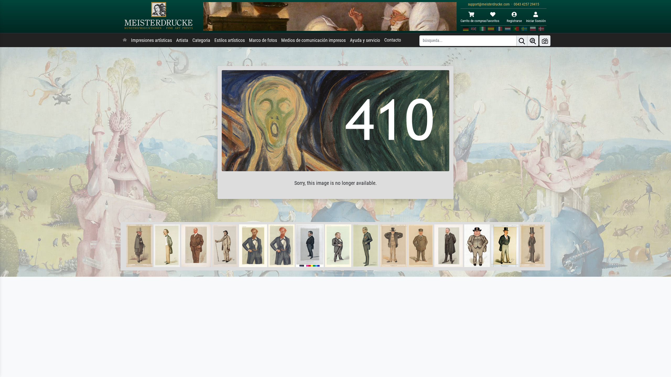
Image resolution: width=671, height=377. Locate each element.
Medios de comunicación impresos (313, 40)
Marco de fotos (263, 40)
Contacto (392, 40)
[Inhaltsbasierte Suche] (532, 40)
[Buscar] (521, 40)
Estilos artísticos (229, 40)
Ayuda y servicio (365, 40)
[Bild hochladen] (544, 40)
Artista (182, 40)
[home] (125, 40)
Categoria (201, 40)
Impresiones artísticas (151, 40)
